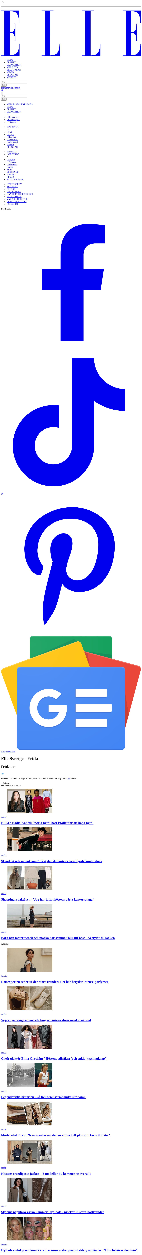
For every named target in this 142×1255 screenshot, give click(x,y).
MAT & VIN (12, 67)
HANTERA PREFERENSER (20, 194)
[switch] (2, 2)
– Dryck (10, 134)
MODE (10, 60)
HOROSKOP (13, 154)
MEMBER (11, 77)
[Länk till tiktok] (71, 491)
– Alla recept (12, 142)
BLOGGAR (12, 75)
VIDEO (10, 72)
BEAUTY (11, 62)
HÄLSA (10, 174)
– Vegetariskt (12, 139)
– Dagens (11, 159)
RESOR (10, 177)
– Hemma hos (13, 117)
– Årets (10, 167)
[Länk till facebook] (71, 351)
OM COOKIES (14, 191)
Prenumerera (6, 88)
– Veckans (11, 162)
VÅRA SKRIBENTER (17, 199)
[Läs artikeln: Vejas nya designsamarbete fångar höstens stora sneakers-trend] (71, 998)
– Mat (9, 132)
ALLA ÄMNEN (14, 196)
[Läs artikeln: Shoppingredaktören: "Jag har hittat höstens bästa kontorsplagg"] (71, 878)
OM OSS (11, 189)
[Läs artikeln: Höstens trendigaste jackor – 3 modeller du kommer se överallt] (71, 1152)
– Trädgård (11, 122)
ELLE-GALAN (14, 70)
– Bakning (11, 137)
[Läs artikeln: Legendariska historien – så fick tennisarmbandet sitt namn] (71, 1075)
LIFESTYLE (12, 172)
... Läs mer (5, 783)
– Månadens (12, 164)
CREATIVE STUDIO (16, 201)
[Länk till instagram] (2, 494)
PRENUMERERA (15, 179)
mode (3, 817)
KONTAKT (12, 186)
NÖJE (9, 169)
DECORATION (14, 65)
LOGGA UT (12, 204)
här (69, 778)
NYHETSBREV (14, 184)
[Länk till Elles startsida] (71, 55)
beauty (4, 976)
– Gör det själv (13, 119)
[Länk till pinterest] (71, 634)
